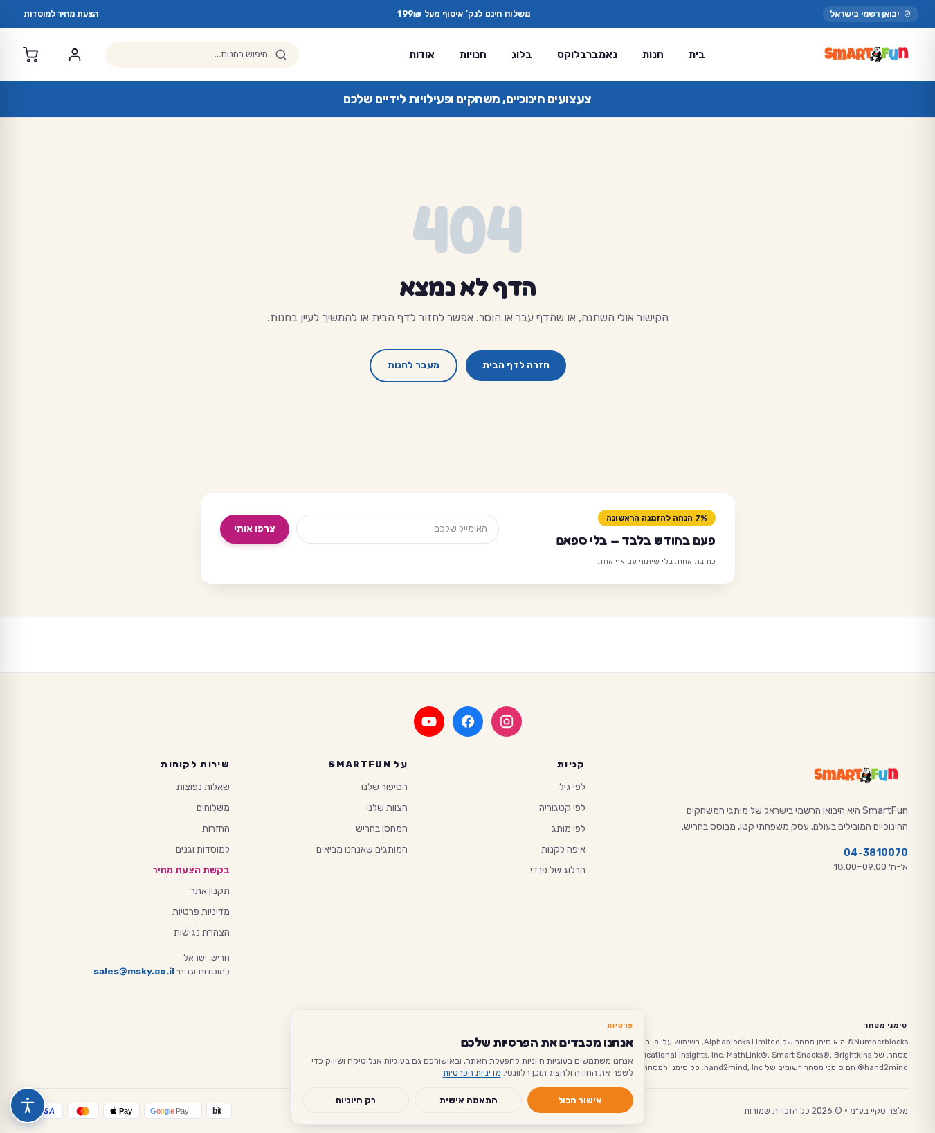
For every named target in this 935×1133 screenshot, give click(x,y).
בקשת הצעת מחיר (191, 870)
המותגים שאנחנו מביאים (362, 849)
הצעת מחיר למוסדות (61, 13)
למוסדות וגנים (203, 849)
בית (697, 54)
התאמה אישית (468, 1100)
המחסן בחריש (382, 829)
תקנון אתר (210, 891)
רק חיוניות (355, 1100)
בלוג (521, 54)
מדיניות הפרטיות (472, 1072)
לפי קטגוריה (562, 808)
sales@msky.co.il (133, 971)
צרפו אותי (254, 529)
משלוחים (213, 808)
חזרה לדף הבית (516, 365)
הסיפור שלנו (384, 787)
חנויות (473, 54)
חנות (653, 54)
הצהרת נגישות (202, 932)
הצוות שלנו (387, 808)
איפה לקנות (563, 849)
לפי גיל (572, 787)
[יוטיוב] (429, 721)
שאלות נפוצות (203, 787)
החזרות (216, 829)
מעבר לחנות (413, 365)
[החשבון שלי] (75, 55)
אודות (422, 54)
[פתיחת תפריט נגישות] (27, 1105)
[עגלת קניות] (30, 55)
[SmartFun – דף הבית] (866, 54)
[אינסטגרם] (506, 721)
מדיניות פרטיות (201, 912)
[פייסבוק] (468, 721)
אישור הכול (580, 1100)
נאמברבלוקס (587, 54)
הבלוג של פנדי (557, 870)
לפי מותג (568, 829)
